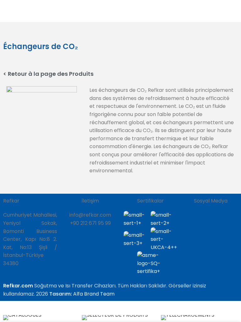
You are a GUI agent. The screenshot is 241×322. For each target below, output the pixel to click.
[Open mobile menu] (233, 11)
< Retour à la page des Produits (48, 74)
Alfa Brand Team (94, 293)
